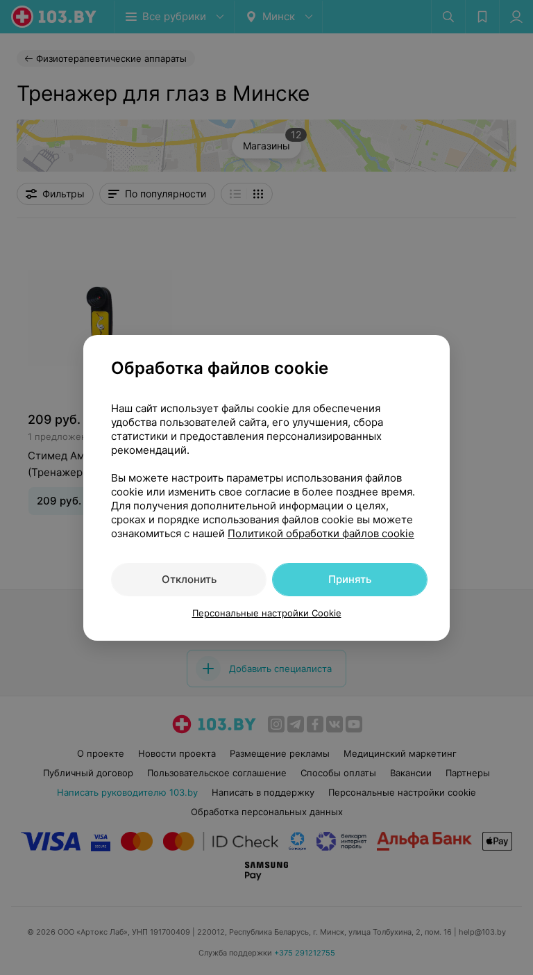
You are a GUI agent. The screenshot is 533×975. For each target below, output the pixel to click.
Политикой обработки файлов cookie (321, 533)
